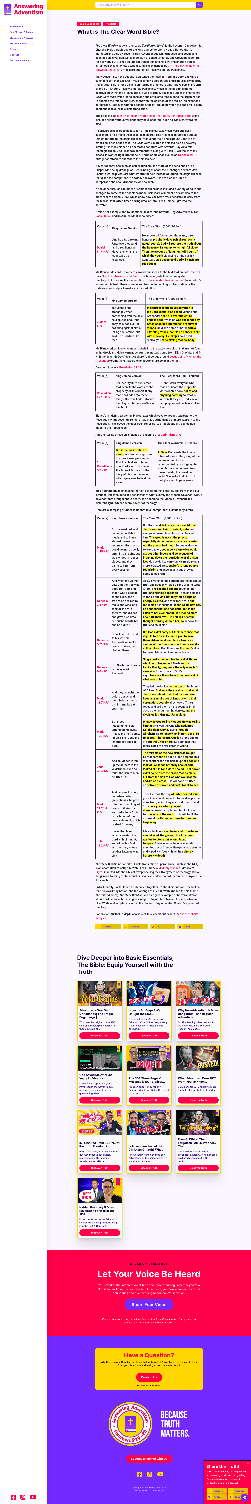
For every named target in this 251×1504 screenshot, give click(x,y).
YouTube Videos (18, 44)
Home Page (16, 27)
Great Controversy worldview (121, 276)
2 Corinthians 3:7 (169, 434)
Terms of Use (158, 1490)
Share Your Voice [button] (149, 1304)
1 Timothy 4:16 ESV (149, 1315)
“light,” (99, 872)
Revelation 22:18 (130, 367)
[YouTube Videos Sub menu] (32, 44)
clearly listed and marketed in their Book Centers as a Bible (155, 115)
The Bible (110, 23)
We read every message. (149, 1385)
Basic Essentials (89, 23)
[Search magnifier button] (199, 5)
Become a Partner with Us (149, 1458)
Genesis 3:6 (185, 155)
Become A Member (20, 60)
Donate (14, 49)
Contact (14, 55)
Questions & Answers (21, 38)
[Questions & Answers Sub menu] (38, 38)
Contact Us (149, 1377)
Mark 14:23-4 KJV (102, 808)
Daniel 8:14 (102, 216)
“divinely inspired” (170, 868)
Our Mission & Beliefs (21, 32)
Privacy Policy (140, 1490)
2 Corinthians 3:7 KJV (104, 466)
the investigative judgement (166, 280)
